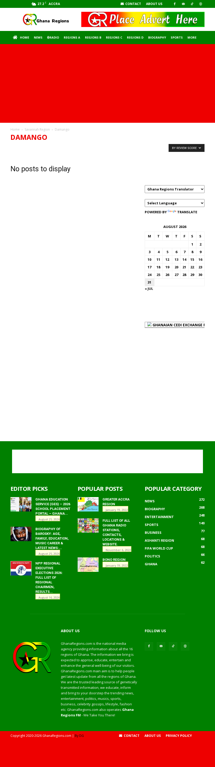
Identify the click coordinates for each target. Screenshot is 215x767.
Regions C (114, 37)
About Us (154, 4)
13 (176, 259)
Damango (21, 148)
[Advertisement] (107, 83)
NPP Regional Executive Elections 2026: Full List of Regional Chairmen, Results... (49, 577)
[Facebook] (175, 4)
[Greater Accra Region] (88, 504)
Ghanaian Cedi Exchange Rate (182, 324)
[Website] (201, 4)
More (191, 37)
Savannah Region (37, 129)
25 (158, 274)
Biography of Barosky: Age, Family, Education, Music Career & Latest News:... (52, 538)
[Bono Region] (88, 564)
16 (200, 259)
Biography (157, 37)
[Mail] (183, 4)
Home (24, 37)
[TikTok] (192, 4)
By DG (79, 735)
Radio (54, 37)
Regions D (135, 37)
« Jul (149, 288)
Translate (187, 212)
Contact (133, 4)
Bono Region (114, 560)
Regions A (72, 37)
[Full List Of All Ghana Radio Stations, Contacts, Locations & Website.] (88, 525)
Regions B (93, 37)
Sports (177, 37)
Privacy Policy (179, 735)
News (38, 37)
